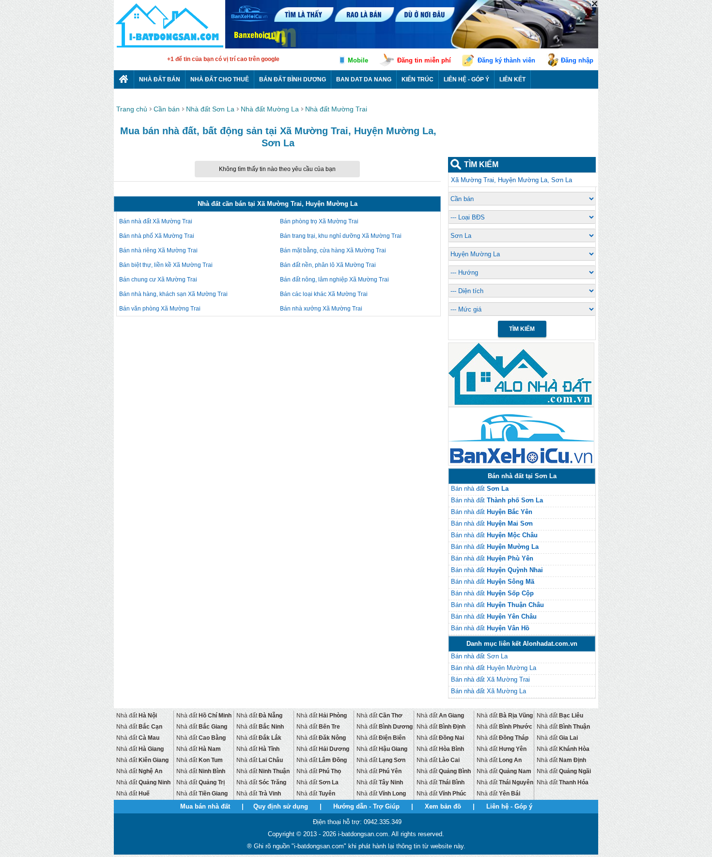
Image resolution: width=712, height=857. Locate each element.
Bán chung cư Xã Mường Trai (158, 279)
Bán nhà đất (480, 488)
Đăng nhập (577, 60)
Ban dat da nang (363, 79)
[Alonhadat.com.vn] (521, 405)
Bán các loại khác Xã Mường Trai (324, 294)
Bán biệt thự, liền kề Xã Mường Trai (166, 265)
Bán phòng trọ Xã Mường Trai (319, 221)
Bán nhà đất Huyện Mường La (493, 667)
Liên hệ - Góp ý (466, 79)
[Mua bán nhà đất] (169, 47)
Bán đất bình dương (292, 79)
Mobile (358, 60)
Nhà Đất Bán (159, 79)
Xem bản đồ (443, 806)
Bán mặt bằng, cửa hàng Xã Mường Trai (333, 250)
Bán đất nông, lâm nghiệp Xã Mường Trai (334, 279)
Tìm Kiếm (522, 329)
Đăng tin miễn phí (424, 60)
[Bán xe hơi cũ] (521, 463)
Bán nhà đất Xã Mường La (488, 691)
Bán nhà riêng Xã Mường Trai (158, 250)
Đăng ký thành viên (506, 60)
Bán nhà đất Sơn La (479, 656)
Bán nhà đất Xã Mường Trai (155, 221)
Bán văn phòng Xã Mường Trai (160, 308)
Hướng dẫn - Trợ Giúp (366, 806)
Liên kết (512, 79)
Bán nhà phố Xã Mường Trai (156, 236)
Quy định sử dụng (280, 806)
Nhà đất (136, 715)
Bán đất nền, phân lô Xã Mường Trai (328, 265)
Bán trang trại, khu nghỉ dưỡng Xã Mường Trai (341, 236)
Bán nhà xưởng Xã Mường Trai (321, 308)
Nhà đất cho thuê (219, 79)
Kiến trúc (417, 79)
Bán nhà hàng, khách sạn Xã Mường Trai (173, 294)
